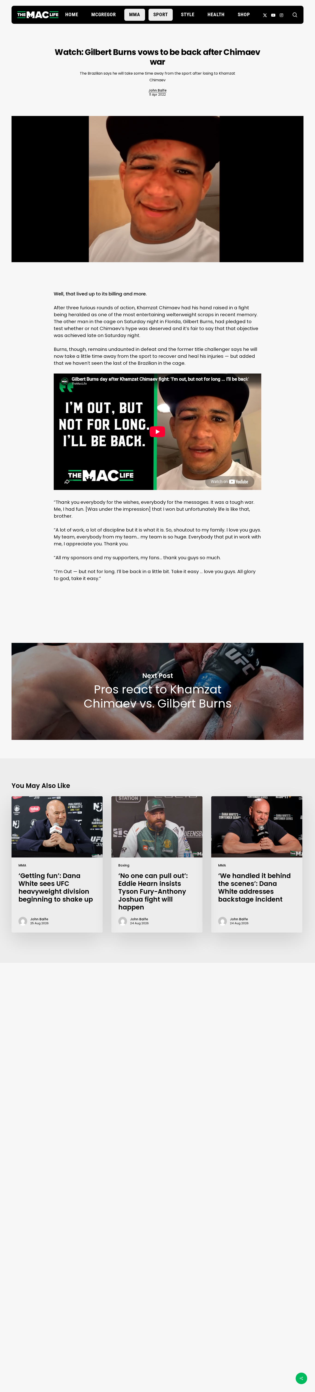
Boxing (123, 865)
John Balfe (157, 90)
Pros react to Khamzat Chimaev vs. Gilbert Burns (157, 691)
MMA (22, 865)
